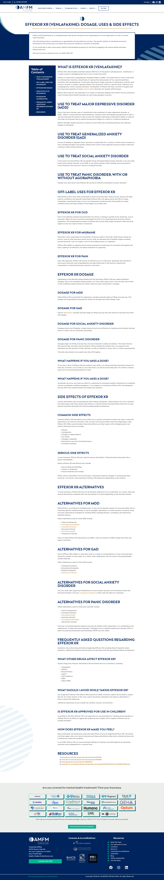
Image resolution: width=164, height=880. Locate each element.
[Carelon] (37, 802)
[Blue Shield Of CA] (127, 796)
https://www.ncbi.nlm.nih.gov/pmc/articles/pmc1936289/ (81, 759)
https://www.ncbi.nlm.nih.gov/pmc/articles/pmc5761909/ (81, 757)
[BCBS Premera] (91, 796)
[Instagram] (156, 2)
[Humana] (91, 808)
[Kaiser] (109, 808)
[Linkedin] (159, 2)
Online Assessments (117, 858)
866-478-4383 (95, 819)
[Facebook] (153, 2)
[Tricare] (37, 814)
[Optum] (127, 808)
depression (68, 313)
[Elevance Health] (91, 802)
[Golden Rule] (37, 808)
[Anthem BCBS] (55, 796)
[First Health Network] (109, 802)
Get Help (103, 8)
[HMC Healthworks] (73, 808)
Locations (83, 8)
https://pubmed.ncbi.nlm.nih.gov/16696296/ (76, 762)
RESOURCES (40, 112)
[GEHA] (127, 802)
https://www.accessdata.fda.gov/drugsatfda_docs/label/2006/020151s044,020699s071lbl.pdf (95, 764)
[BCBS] (73, 796)
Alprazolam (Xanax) (69, 573)
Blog (112, 856)
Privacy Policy (33, 876)
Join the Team (116, 860)
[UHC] (73, 814)
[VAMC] (109, 814)
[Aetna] (37, 796)
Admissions (114, 853)
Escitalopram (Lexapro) (70, 524)
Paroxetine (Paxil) (68, 615)
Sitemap (54, 876)
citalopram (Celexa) (87, 593)
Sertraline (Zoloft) (68, 531)
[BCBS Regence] (109, 796)
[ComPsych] (73, 802)
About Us (92, 8)
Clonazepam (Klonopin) (70, 619)
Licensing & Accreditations (120, 851)
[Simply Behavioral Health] (55, 808)
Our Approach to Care (71, 8)
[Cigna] (55, 802)
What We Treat (116, 842)
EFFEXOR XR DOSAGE (44, 88)
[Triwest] (55, 814)
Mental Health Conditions (45, 8)
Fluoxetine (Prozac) (68, 527)
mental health (89, 89)
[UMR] (91, 814)
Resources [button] (58, 8)
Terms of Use (45, 876)
